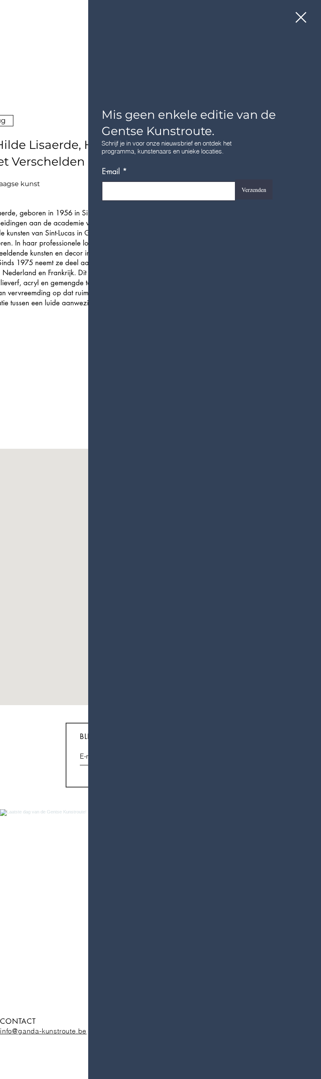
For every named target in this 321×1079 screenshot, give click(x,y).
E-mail (111, 171)
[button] (301, 17)
